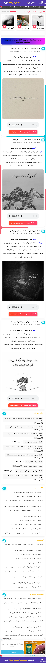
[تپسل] (1, 656)
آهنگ (34, 57)
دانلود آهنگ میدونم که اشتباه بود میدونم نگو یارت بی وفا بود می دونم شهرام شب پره (24, 447)
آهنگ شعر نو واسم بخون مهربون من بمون (26, 139)
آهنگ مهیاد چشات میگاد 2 (34, 462)
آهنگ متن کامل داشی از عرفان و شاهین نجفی (29, 471)
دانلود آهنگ (13, 51)
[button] (13, 11)
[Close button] (44, 639)
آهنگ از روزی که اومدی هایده (33, 442)
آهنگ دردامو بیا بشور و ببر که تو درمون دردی (25, 322)
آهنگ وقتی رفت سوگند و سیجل (33, 466)
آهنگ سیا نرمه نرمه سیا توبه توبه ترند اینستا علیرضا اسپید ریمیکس (25, 434)
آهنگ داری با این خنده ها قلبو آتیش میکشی (25, 231)
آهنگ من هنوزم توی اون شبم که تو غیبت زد (25, 48)
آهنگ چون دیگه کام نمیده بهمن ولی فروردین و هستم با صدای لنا (23, 419)
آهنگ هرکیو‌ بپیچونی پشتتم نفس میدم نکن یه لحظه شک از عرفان (24, 476)
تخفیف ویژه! (12, 652)
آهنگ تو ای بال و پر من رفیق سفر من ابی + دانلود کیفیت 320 (24, 455)
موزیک (41, 61)
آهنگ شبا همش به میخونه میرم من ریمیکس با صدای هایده (24, 427)
